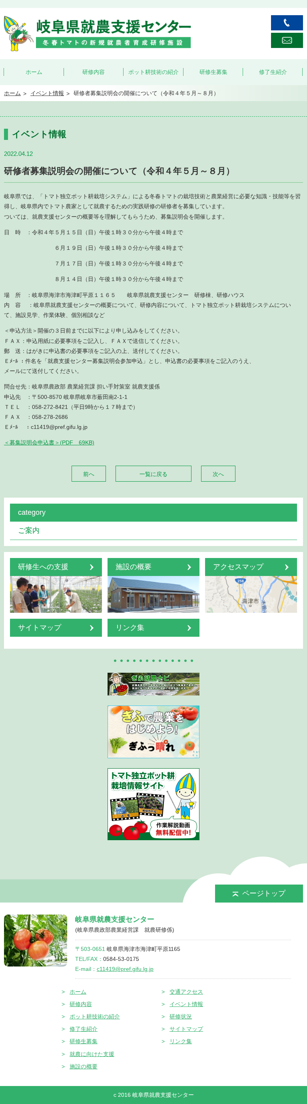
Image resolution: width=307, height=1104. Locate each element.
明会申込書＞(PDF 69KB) (60, 442)
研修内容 (93, 72)
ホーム (34, 72)
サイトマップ (186, 1029)
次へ (218, 474)
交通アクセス (186, 991)
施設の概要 (84, 1066)
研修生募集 (213, 72)
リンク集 (180, 1041)
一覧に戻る (153, 474)
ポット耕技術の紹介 (153, 72)
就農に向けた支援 (92, 1054)
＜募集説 (15, 442)
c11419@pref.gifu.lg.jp (125, 969)
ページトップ (263, 893)
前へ (88, 474)
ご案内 (29, 530)
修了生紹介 (273, 72)
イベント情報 (186, 1004)
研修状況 (180, 1016)
